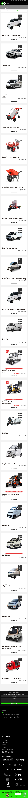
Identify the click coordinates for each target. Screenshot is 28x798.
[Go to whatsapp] (24, 794)
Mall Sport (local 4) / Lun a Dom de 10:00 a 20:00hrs (18, 0)
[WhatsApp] (6, 752)
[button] (8, 3)
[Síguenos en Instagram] (9, 752)
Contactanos (5, 742)
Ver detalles (14, 39)
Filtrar (7, 10)
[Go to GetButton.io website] (25, 796)
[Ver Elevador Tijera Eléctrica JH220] (14, 206)
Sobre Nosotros (5, 739)
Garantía (4, 747)
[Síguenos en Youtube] (11, 752)
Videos (3, 745)
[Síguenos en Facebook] (3, 752)
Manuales (4, 744)
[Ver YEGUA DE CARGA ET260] (14, 115)
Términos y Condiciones (7, 749)
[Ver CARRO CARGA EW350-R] (14, 146)
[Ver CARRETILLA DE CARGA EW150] (14, 176)
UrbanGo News (5, 740)
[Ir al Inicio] (3, 3)
